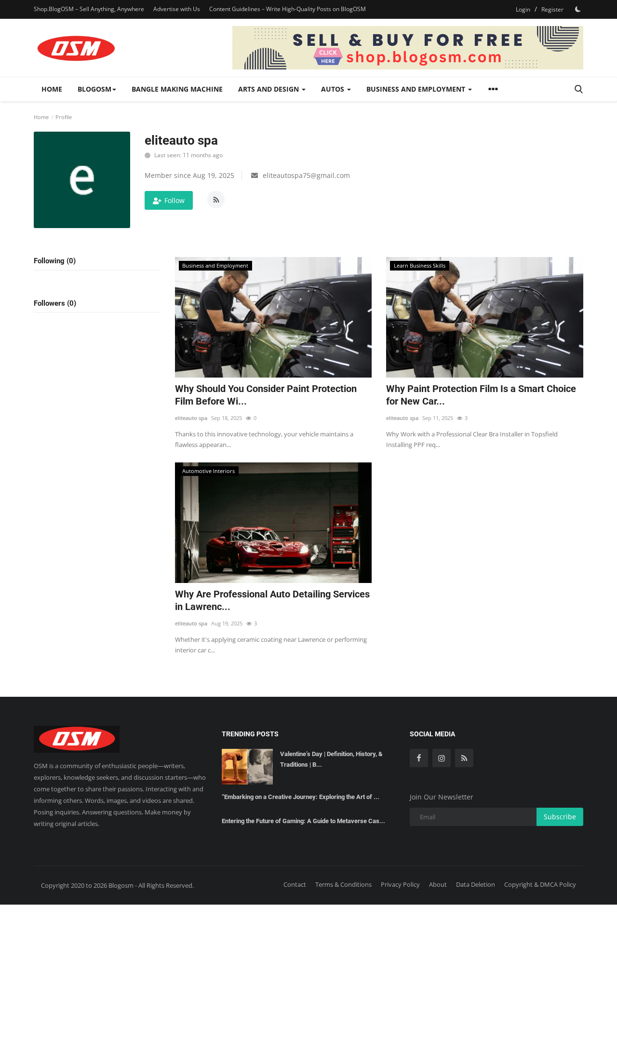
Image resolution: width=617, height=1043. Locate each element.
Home (51, 89)
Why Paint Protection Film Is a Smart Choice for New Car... (481, 395)
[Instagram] (441, 758)
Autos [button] (333, 89)
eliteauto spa (191, 417)
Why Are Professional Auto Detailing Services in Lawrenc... (272, 600)
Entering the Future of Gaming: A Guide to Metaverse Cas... (303, 821)
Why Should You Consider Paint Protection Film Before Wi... (266, 395)
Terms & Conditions (343, 884)
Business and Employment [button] (416, 89)
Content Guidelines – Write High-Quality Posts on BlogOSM (287, 9)
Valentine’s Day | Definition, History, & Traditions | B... (331, 759)
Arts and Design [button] (269, 89)
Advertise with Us (176, 9)
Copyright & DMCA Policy (540, 884)
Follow (174, 200)
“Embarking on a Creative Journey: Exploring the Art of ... (300, 796)
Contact (294, 884)
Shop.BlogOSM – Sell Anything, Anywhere (89, 9)
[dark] (578, 9)
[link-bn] (407, 47)
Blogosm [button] (94, 89)
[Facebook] (419, 758)
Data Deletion (475, 884)
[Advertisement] (308, 972)
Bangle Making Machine (177, 89)
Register (552, 9)
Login (523, 9)
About (438, 884)
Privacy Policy (400, 884)
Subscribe (560, 816)
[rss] (464, 758)
